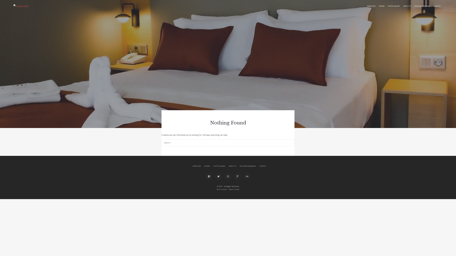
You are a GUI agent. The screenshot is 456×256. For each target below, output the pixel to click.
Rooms (382, 6)
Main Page (371, 6)
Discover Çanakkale (422, 6)
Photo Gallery (394, 6)
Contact (437, 6)
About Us (407, 6)
